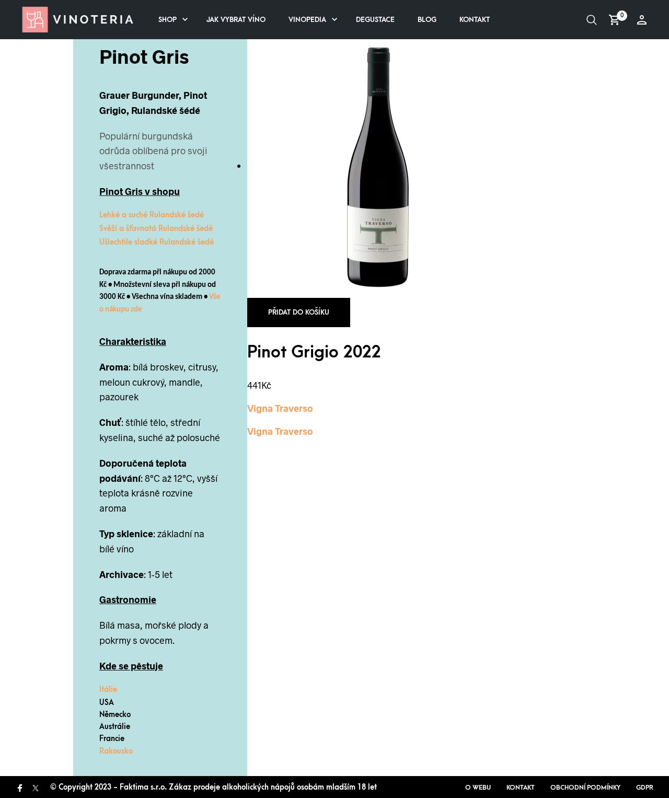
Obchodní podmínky (585, 787)
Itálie (108, 689)
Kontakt (474, 20)
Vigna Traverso (280, 408)
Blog (427, 20)
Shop (167, 20)
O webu (478, 787)
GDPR (644, 787)
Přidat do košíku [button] (298, 312)
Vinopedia (307, 20)
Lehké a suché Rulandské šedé (151, 215)
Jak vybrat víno (236, 20)
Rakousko (116, 751)
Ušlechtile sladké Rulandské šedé (156, 242)
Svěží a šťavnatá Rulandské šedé (156, 228)
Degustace (375, 20)
